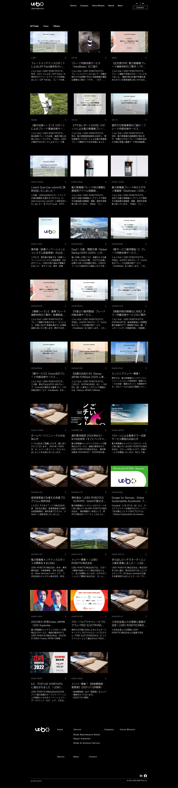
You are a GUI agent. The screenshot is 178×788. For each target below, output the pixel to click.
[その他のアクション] (66, 57)
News (45, 26)
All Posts (34, 26)
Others (56, 26)
